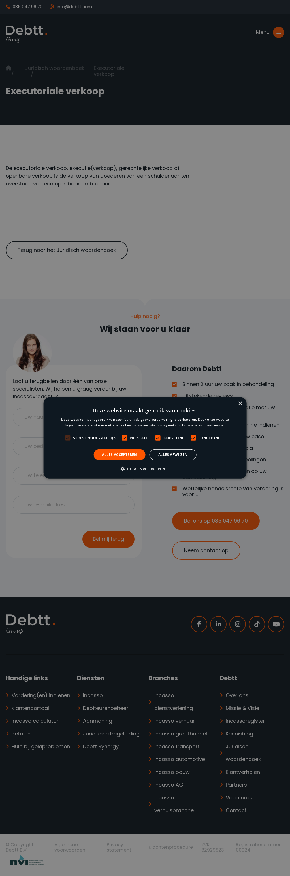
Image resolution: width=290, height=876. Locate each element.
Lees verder (215, 425)
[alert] (145, 438)
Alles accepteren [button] (119, 454)
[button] (145, 468)
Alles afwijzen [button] (173, 454)
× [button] (240, 403)
